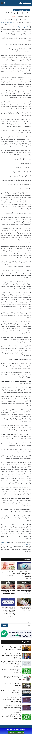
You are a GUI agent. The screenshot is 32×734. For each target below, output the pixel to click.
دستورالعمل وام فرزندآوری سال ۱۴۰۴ (8, 572)
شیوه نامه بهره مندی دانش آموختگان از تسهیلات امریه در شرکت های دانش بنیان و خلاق (12, 677)
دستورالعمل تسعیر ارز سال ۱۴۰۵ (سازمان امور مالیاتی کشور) (11, 670)
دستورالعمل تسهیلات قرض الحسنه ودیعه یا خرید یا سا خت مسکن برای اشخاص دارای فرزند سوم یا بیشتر (24, 574)
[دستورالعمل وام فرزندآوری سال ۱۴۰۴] (8, 566)
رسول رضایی (27, 16)
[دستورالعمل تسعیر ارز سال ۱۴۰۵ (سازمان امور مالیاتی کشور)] (26, 671)
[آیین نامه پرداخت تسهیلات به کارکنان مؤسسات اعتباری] (24, 602)
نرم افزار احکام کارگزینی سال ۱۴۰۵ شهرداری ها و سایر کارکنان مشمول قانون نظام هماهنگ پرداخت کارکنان (11, 663)
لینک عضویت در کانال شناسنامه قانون (16, 732)
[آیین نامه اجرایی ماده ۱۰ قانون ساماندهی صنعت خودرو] (26, 686)
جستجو (29, 623)
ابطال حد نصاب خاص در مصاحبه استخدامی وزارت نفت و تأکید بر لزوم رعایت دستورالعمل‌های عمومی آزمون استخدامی (11, 647)
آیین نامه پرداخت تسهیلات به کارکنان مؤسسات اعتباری (24, 608)
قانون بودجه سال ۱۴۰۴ (22, 27)
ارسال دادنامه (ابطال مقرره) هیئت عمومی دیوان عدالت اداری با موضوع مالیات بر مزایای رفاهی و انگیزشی (11, 716)
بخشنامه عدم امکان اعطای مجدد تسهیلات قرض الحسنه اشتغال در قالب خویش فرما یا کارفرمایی (8, 591)
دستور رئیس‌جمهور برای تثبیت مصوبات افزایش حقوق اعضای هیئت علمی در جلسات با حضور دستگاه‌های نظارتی (11, 655)
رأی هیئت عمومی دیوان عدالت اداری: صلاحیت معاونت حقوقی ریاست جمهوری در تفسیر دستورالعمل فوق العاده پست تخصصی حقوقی (11, 708)
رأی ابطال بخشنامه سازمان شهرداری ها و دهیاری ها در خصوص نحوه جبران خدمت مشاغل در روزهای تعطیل (12, 699)
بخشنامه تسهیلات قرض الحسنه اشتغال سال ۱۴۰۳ (24, 591)
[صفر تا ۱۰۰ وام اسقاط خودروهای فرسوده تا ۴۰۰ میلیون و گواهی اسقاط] (26, 693)
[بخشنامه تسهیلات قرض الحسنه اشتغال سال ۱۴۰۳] (24, 585)
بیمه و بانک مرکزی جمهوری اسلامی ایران (22, 10)
